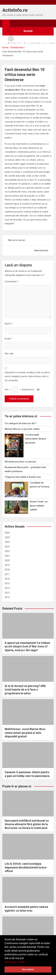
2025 (7, 537)
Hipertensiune (41, 250)
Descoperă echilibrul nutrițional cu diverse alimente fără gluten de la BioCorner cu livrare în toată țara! (27, 824)
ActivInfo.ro (15, 10)
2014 (7, 588)
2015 (7, 583)
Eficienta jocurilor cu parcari (20, 461)
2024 (7, 542)
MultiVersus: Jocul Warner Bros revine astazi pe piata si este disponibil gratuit (25, 732)
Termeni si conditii (14, 962)
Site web (9, 353)
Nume (8, 323)
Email (8, 338)
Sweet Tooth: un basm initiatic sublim (39, 505)
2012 (7, 597)
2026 (7, 532)
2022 (7, 551)
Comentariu (11, 281)
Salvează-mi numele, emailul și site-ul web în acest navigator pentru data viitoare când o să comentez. (27, 376)
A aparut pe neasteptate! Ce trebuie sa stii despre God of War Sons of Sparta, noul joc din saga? (27, 646)
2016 (7, 578)
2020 (7, 560)
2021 (7, 555)
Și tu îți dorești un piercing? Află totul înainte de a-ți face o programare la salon (25, 689)
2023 (7, 546)
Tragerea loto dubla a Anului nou (23, 477)
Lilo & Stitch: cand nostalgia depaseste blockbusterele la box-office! (26, 867)
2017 (7, 574)
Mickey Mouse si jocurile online (22, 429)
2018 (7, 569)
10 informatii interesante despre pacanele (35, 438)
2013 (7, 592)
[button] (25, 962)
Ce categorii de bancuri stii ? (20, 423)
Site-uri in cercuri (16, 240)
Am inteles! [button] (28, 969)
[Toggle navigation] (13, 23)
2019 (7, 565)
